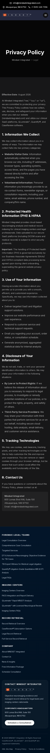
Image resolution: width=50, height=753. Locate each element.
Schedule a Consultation (19, 723)
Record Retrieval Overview (13, 624)
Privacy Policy (20, 749)
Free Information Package (13, 667)
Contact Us (6, 657)
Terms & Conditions (36, 749)
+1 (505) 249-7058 (39, 7)
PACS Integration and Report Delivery (18, 595)
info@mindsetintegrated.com (26, 3)
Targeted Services (10, 550)
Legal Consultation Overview (14, 540)
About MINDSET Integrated (13, 652)
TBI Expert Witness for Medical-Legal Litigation (21, 564)
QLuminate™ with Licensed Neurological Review (22, 606)
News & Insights (8, 662)
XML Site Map (7, 749)
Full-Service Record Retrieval (14, 639)
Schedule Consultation (11, 672)
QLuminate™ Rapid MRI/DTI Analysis (17, 601)
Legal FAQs (6, 578)
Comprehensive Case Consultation (16, 545)
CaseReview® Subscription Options (17, 629)
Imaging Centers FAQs (11, 611)
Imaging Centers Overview (13, 590)
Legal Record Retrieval (11, 634)
